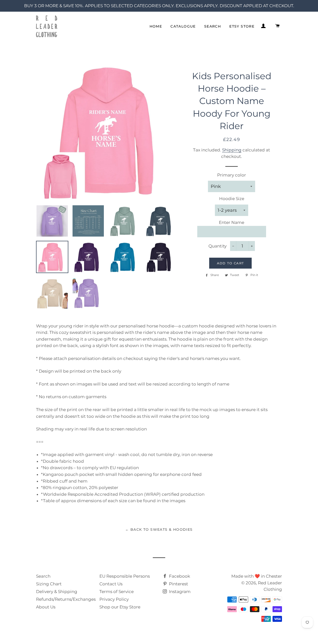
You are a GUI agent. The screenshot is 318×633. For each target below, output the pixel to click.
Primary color (231, 175)
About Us (45, 606)
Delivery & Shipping (56, 591)
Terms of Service (116, 591)
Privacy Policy (114, 599)
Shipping (231, 149)
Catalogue (183, 26)
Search (212, 26)
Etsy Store (241, 26)
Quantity (217, 246)
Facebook (179, 576)
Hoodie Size (231, 198)
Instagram (179, 591)
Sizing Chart (49, 583)
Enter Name (231, 222)
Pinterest (178, 583)
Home (156, 26)
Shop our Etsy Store (119, 606)
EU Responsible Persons (124, 576)
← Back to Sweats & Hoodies (159, 529)
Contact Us (110, 583)
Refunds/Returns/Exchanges (66, 599)
